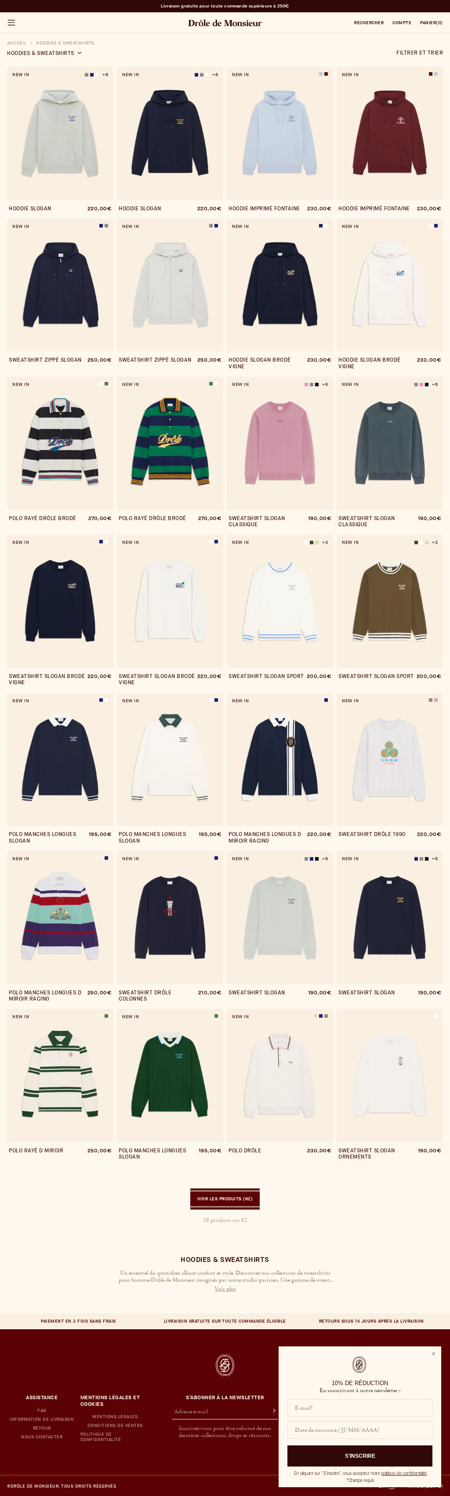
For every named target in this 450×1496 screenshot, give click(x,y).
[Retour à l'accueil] (225, 1365)
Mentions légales (115, 1416)
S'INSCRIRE (360, 1456)
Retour (42, 1428)
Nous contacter (41, 1437)
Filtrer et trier (419, 53)
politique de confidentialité (404, 1473)
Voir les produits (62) (225, 1199)
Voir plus (225, 1289)
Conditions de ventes (115, 1425)
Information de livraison (42, 1419)
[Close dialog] (433, 1353)
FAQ (42, 1410)
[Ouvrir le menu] (11, 23)
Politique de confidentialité (100, 1437)
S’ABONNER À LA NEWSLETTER (225, 1397)
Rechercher (369, 23)
